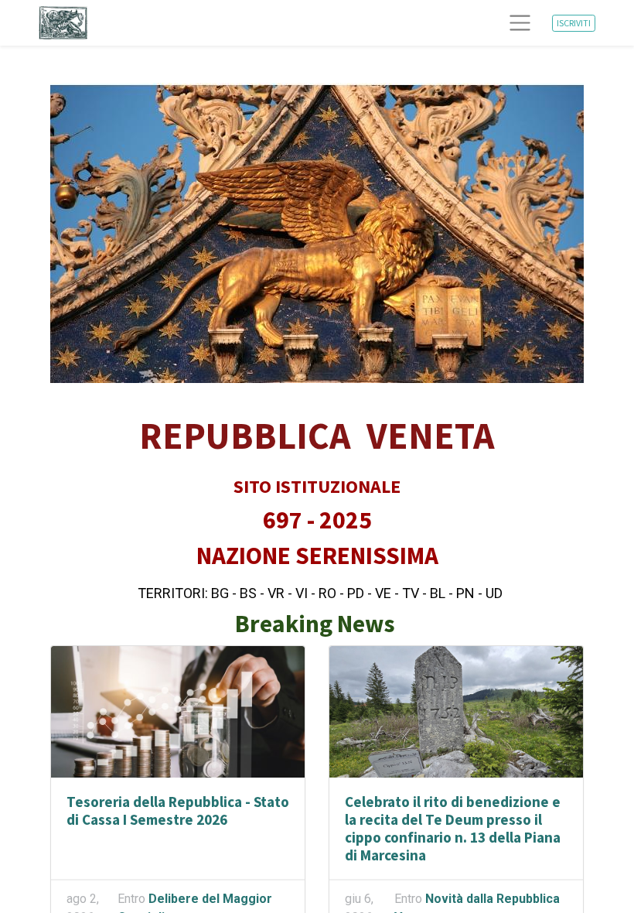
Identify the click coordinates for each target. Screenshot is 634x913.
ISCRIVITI (574, 23)
